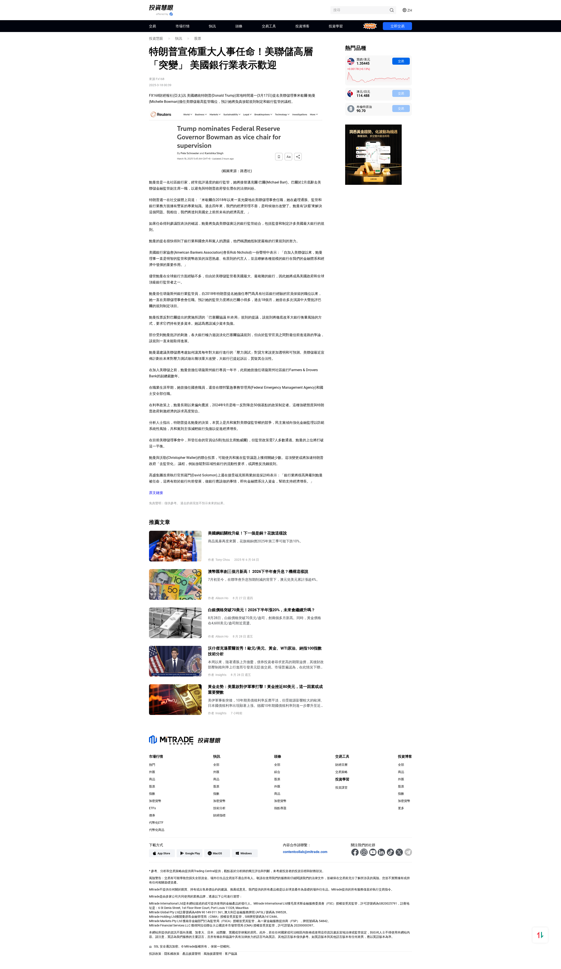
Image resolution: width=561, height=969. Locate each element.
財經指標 (219, 815)
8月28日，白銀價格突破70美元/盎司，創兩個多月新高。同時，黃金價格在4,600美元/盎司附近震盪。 (264, 620)
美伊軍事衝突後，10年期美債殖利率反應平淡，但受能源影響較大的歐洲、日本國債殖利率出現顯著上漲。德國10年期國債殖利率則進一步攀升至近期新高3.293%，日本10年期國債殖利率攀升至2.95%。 (266, 703)
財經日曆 (341, 765)
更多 (401, 808)
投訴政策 (155, 953)
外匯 (152, 772)
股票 (197, 38)
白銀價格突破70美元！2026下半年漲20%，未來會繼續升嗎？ (261, 609)
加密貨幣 (155, 801)
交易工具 (269, 26)
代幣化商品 (156, 830)
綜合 (277, 772)
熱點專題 (280, 808)
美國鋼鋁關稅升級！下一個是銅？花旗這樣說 (247, 533)
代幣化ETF (156, 823)
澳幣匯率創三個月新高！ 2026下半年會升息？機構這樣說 (258, 571)
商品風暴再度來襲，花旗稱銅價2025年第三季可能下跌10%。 (255, 541)
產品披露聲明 (191, 953)
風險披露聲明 (213, 953)
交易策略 (341, 772)
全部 (216, 765)
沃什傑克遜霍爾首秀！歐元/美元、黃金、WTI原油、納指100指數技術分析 (265, 650)
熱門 (152, 765)
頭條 (238, 26)
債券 (152, 815)
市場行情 (183, 26)
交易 (401, 61)
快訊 (212, 26)
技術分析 (219, 808)
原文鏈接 (156, 492)
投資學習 (336, 26)
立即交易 (398, 26)
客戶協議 (231, 953)
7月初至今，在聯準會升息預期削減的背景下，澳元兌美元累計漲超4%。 (264, 579)
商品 (152, 779)
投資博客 (302, 26)
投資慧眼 (156, 38)
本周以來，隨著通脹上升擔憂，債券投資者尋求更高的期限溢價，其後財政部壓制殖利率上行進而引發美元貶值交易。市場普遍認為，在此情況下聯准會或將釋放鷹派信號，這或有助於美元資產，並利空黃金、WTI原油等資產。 (266, 664)
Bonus (370, 26)
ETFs (152, 808)
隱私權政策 (171, 953)
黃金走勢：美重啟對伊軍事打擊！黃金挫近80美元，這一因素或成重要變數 (265, 689)
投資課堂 (341, 787)
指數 (152, 794)
